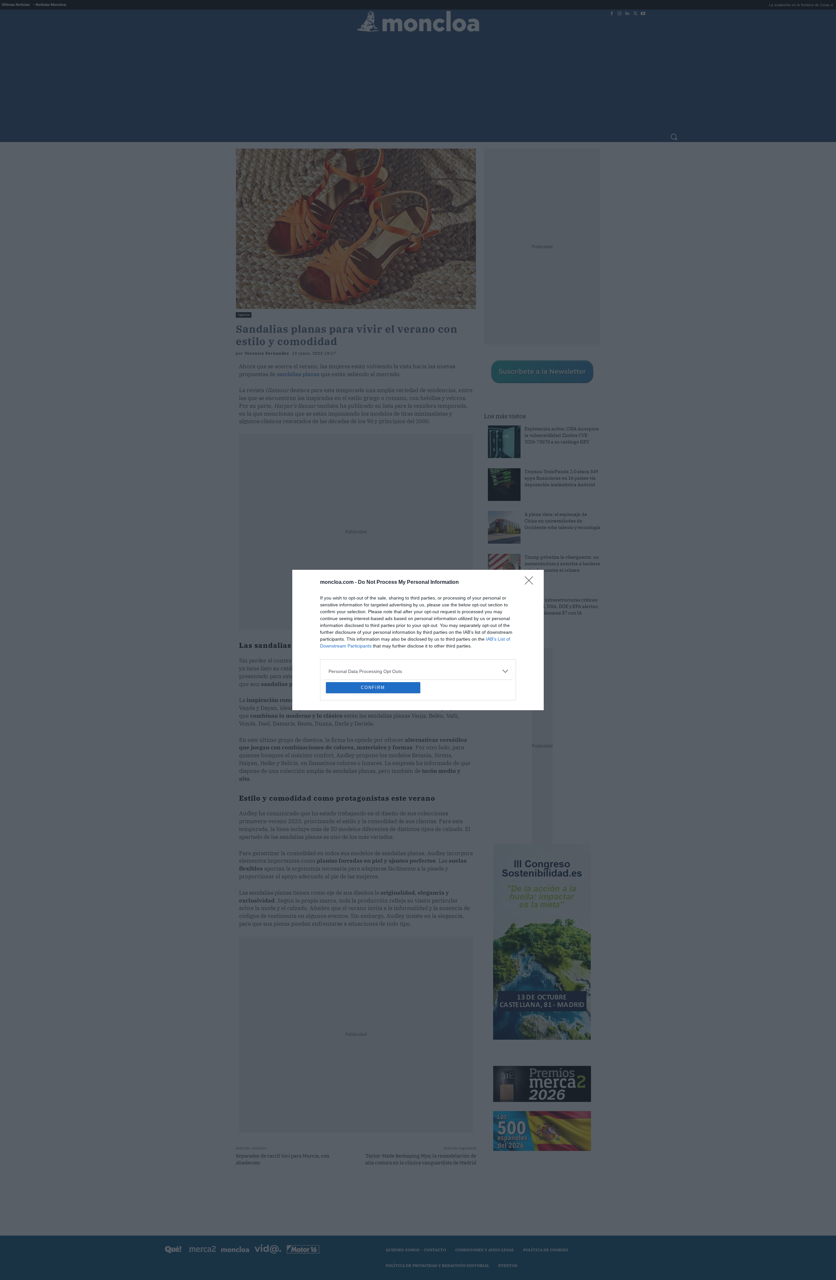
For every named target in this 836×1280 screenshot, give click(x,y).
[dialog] (418, 640)
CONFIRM (373, 734)
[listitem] (418, 623)
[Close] (531, 535)
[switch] (498, 638)
